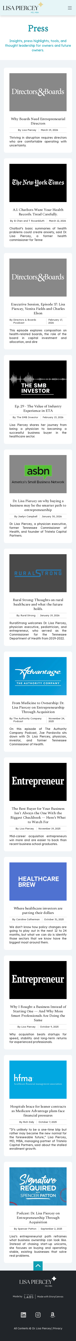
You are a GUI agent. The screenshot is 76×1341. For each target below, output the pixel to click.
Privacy (57, 1328)
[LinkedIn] (23, 1314)
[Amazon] (52, 1314)
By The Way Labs (28, 1296)
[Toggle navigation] (69, 7)
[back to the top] (38, 1266)
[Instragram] (38, 1314)
